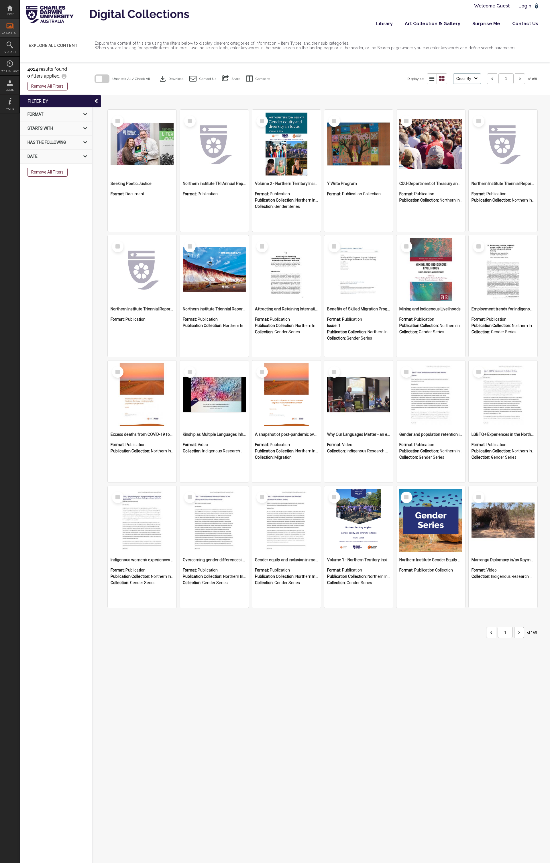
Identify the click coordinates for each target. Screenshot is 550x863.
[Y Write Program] (358, 144)
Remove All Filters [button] (47, 86)
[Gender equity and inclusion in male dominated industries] (286, 520)
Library (384, 23)
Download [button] (171, 78)
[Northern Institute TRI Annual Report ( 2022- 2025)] (214, 144)
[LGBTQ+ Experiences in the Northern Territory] (503, 394)
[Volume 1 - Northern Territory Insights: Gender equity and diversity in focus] (358, 520)
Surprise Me (486, 23)
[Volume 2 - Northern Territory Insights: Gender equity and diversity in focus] (286, 144)
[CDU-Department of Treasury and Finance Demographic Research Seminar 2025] (430, 144)
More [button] (10, 108)
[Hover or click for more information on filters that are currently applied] (64, 76)
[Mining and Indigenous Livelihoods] (430, 269)
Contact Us (525, 23)
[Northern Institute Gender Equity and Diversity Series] (430, 520)
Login (9, 89)
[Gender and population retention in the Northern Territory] (430, 394)
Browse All (10, 33)
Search (10, 52)
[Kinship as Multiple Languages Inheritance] (214, 394)
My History (10, 70)
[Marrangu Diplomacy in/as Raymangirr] (503, 520)
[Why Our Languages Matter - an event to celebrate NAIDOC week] (358, 394)
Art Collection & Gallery (432, 23)
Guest (503, 6)
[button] (202, 78)
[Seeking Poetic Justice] (142, 144)
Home (9, 14)
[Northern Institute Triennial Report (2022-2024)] (503, 144)
